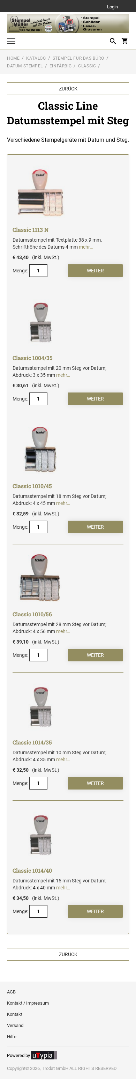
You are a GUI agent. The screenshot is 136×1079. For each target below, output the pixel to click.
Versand (15, 1025)
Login (112, 7)
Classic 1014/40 (32, 870)
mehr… (86, 247)
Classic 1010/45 (32, 486)
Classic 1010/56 (32, 614)
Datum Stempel (25, 66)
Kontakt (14, 1014)
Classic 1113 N (31, 229)
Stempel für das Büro (78, 58)
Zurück (68, 88)
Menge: (20, 270)
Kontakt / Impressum (28, 1003)
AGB (11, 991)
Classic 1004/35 (33, 357)
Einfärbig (60, 66)
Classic (87, 66)
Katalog (36, 58)
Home (13, 58)
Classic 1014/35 (32, 742)
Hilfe (11, 1036)
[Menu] (11, 42)
